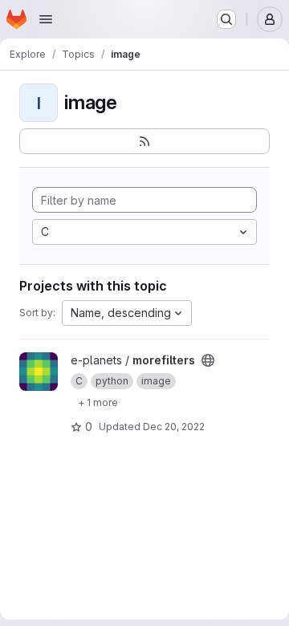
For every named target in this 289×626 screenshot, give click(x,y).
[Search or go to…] (226, 19)
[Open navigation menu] (46, 19)
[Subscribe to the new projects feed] (144, 141)
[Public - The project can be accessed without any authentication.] (207, 360)
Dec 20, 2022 (174, 427)
